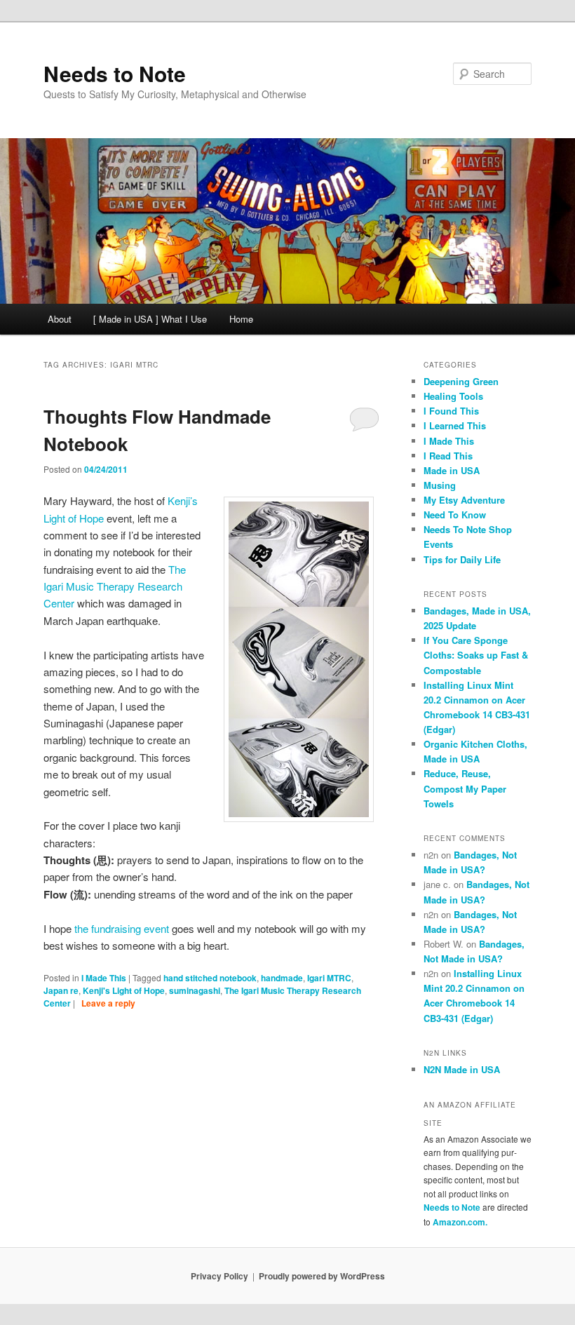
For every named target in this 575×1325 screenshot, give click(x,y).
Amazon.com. (460, 1222)
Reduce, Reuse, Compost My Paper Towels (465, 788)
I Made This (103, 977)
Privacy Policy (219, 1276)
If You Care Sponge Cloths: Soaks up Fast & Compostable (476, 654)
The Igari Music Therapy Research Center (114, 586)
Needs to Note (114, 73)
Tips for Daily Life (462, 559)
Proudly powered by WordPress (322, 1276)
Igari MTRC (329, 977)
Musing (440, 485)
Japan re (61, 990)
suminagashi (194, 990)
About (60, 318)
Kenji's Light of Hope (124, 990)
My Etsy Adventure (464, 499)
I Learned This (455, 425)
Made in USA (452, 470)
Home (241, 318)
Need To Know (455, 514)
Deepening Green (461, 381)
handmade (282, 977)
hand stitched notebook (210, 977)
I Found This (451, 410)
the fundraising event (121, 928)
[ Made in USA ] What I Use (150, 318)
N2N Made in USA (462, 1069)
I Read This (448, 455)
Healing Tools (453, 396)
